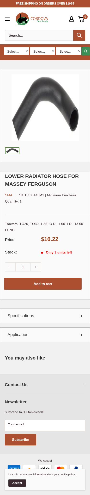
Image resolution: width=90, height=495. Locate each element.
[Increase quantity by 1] (36, 267)
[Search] (79, 35)
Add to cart (43, 284)
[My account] (71, 19)
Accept (17, 483)
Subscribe (20, 440)
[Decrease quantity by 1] (10, 267)
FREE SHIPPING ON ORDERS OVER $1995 (45, 3)
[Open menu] (7, 19)
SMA (8, 195)
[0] (81, 19)
